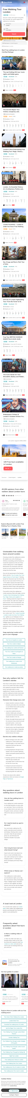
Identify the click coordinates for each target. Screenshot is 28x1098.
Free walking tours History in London (14, 1059)
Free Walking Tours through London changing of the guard (14, 1042)
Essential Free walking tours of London (14, 1024)
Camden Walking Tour (14, 1037)
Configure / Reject (14, 1095)
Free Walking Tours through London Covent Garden (14, 1047)
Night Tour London (14, 1056)
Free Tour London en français (14, 657)
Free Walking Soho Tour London (14, 1063)
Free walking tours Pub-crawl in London (14, 1071)
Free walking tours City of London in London (14, 1067)
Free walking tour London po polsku (14, 667)
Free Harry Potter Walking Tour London (14, 1017)
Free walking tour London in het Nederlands (14, 662)
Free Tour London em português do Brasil (14, 652)
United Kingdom (12, 477)
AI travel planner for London (13, 962)
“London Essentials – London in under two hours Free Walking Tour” (14, 615)
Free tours (4, 477)
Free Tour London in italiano (14, 644)
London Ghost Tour (14, 1021)
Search (14, 34)
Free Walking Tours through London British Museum (14, 1032)
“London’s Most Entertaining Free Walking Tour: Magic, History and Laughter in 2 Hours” (13, 597)
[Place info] (24, 15)
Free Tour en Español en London (14, 640)
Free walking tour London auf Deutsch (14, 648)
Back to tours (15, 1090)
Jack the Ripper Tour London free (14, 1028)
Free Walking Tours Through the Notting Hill (14, 1052)
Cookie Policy (13, 1085)
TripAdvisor (10, 779)
